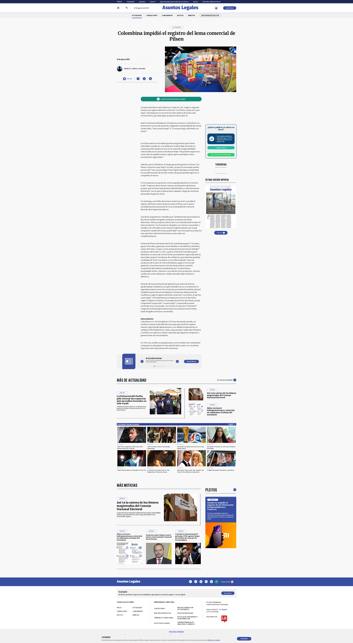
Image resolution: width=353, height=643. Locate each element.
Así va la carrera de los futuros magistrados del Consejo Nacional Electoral (221, 395)
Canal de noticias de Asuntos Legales (173, 99)
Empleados (130, 2)
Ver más (219, 233)
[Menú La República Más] (118, 8)
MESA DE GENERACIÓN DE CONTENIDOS (185, 608)
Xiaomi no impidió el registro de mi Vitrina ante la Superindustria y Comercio (220, 506)
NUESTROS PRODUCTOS (162, 613)
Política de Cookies (214, 640)
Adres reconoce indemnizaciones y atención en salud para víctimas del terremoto (221, 411)
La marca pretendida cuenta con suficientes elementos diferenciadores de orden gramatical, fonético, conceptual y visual (220, 516)
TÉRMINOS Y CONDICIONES (163, 618)
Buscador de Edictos (210, 15)
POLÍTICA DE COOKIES (162, 623)
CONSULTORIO (151, 15)
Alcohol (152, 2)
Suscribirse (229, 8)
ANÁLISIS (191, 15)
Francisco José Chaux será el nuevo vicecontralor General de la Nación (159, 537)
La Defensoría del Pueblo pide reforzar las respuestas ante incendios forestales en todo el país (131, 400)
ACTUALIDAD (137, 15)
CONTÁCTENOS (159, 608)
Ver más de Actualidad (224, 380)
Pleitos (211, 489)
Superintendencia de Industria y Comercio (174, 2)
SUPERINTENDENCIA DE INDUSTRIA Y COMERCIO (186, 623)
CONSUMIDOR (167, 15)
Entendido (244, 638)
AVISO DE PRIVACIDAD (185, 613)
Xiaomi (195, 2)
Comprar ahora (221, 148)
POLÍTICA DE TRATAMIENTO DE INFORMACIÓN (187, 618)
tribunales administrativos (211, 2)
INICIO (119, 608)
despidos (142, 2)
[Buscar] (126, 8)
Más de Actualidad (131, 380)
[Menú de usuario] (216, 8)
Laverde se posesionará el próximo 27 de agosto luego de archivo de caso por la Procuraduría (187, 537)
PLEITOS (180, 15)
